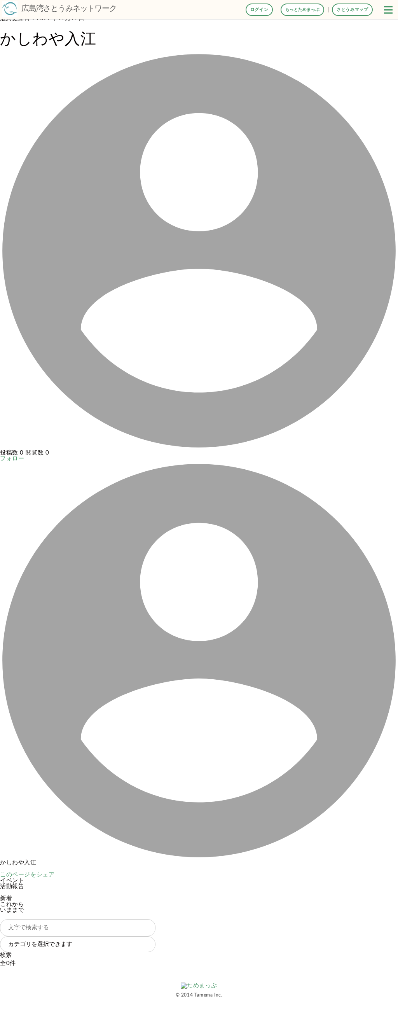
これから (12, 904)
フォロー (12, 459)
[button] (388, 9)
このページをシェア (27, 875)
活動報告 (12, 886)
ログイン (259, 9)
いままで (12, 910)
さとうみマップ (352, 9)
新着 (6, 898)
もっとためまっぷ (302, 9)
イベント (12, 880)
